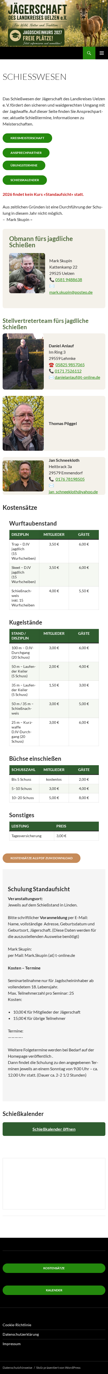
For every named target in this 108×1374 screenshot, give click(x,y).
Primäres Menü (101, 53)
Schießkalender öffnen (54, 1128)
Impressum (12, 1343)
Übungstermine (23, 165)
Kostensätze (54, 1268)
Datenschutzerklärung (21, 1334)
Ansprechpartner (26, 153)
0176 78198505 (70, 478)
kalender (54, 1290)
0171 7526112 (68, 370)
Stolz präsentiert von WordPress (58, 1368)
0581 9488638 (68, 279)
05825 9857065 (70, 364)
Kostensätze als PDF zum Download (41, 858)
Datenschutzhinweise (17, 1368)
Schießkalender (24, 180)
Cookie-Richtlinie (17, 1325)
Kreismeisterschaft (27, 138)
